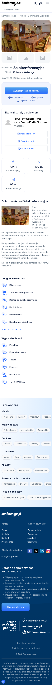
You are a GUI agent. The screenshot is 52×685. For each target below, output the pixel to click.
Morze (7, 457)
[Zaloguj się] (35, 3)
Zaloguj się (32, 534)
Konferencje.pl (9, 15)
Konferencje (9, 484)
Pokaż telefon (27, 133)
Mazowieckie (27, 430)
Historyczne (24, 470)
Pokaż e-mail (27, 141)
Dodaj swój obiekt (10, 556)
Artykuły (5, 534)
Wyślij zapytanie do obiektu (26, 90)
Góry (17, 457)
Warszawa (8, 417)
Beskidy (34, 443)
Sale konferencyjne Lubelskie (35, 15)
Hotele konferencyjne (14, 497)
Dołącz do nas (15, 607)
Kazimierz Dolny (24, 78)
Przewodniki (7, 542)
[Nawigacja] (47, 4)
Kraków (21, 417)
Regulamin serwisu (26, 643)
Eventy (23, 484)
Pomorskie (43, 430)
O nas (4, 530)
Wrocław (34, 417)
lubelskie (37, 78)
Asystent (31, 538)
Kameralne (9, 470)
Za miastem (42, 457)
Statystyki (32, 542)
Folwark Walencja (23, 72)
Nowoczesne (41, 470)
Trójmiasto (20, 443)
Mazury (7, 443)
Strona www (27, 148)
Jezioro (27, 457)
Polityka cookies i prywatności (26, 648)
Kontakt (5, 538)
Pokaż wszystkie (9, 329)
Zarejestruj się (34, 530)
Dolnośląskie (10, 430)
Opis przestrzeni (12, 9)
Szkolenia (36, 484)
